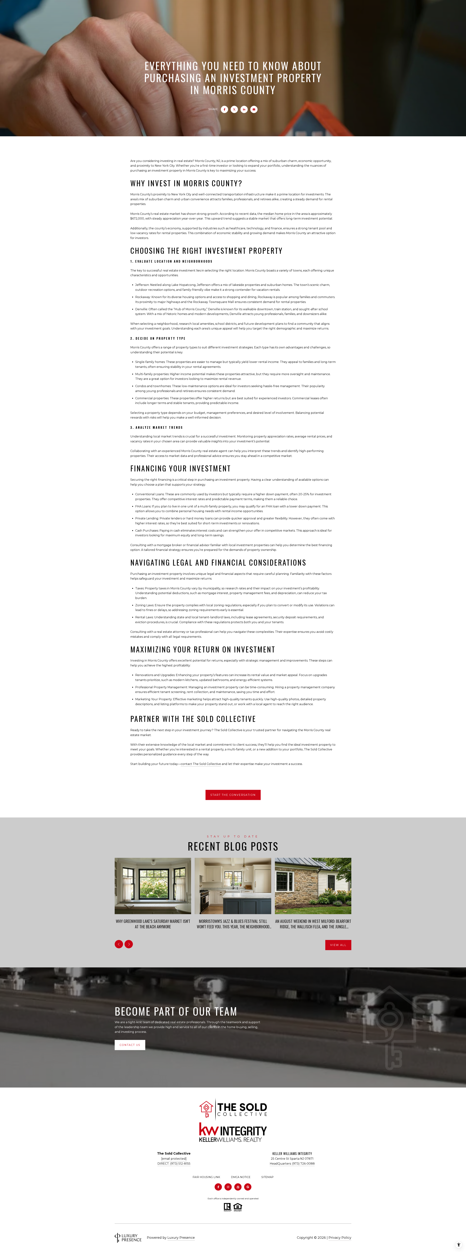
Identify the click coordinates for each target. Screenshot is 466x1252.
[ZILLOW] (238, 1187)
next (129, 944)
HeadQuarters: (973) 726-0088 (292, 1163)
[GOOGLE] (247, 1187)
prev (119, 944)
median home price (277, 214)
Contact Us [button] (130, 1045)
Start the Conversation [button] (233, 795)
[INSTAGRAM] (228, 1187)
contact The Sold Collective (201, 764)
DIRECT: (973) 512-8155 (173, 1163)
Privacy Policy (340, 1238)
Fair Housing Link (206, 1177)
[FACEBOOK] (218, 1187)
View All (338, 945)
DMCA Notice (240, 1177)
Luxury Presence (181, 1238)
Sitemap (267, 1177)
